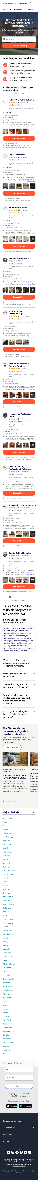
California (13, 1160)
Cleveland (7, 971)
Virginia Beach (9, 1042)
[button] (5, 131)
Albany (5, 942)
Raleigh (6, 960)
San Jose (6, 856)
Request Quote (19, 138)
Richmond (7, 1039)
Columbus (7, 975)
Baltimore (7, 908)
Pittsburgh (7, 994)
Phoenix (6, 822)
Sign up (19, 1086)
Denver (6, 859)
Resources (7, 1134)
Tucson (6, 826)
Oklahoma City (9, 979)
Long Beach (8, 833)
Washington (8, 867)
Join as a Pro (23, 3)
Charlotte (7, 953)
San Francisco (9, 852)
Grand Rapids (8, 919)
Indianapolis (8, 897)
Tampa (5, 886)
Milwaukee (7, 1054)
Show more (31, 126)
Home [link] (5, 9)
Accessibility (30, 1160)
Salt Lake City (8, 1031)
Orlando (6, 882)
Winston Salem (9, 964)
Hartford (6, 863)
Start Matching (19, 45)
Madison (6, 1050)
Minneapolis (8, 923)
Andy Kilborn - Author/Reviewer (14, 769)
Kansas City (7, 930)
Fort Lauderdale (10, 871)
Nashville (6, 1005)
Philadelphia (8, 990)
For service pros (9, 1128)
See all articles (12, 747)
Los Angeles (8, 837)
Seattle (6, 1046)
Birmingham (8, 818)
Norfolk (6, 1035)
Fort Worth (7, 1020)
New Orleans (8, 904)
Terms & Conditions (19, 1166)
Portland (6, 983)
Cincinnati (7, 968)
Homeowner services (12, 1121)
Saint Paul (7, 927)
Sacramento (8, 844)
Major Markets (11, 812)
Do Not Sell (20, 1160)
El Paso (6, 1016)
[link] (19, 105)
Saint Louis (7, 934)
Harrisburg (7, 986)
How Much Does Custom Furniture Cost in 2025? (15, 776)
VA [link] (10, 9)
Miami (5, 878)
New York (7, 945)
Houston (6, 1024)
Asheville (6, 949)
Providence (7, 998)
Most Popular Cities (10, 1063)
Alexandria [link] (18, 9)
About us (6, 1141)
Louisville (6, 900)
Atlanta (6, 889)
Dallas (5, 1013)
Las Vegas (7, 938)
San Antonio (8, 1028)
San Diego (7, 848)
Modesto (6, 841)
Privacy (6, 1160)
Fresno (5, 829)
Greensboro (8, 957)
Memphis (6, 1001)
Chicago (6, 893)
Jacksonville (8, 874)
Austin (5, 1009)
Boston (6, 912)
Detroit (6, 915)
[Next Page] (34, 597)
